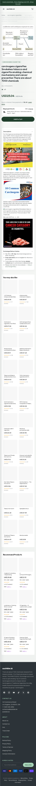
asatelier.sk (11, 9)
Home (3, 15)
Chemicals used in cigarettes (9, 429)
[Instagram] (9, 692)
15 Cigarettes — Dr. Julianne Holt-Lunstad (26, 606)
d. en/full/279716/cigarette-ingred (26, 574)
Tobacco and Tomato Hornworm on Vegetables (9, 456)
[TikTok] (19, 692)
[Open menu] (4, 9)
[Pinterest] (28, 692)
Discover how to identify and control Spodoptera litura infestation (26, 456)
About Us (5, 720)
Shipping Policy (7, 750)
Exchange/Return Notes (11, 251)
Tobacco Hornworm (9, 508)
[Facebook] (4, 692)
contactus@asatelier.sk (9, 709)
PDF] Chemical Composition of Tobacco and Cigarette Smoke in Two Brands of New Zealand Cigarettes (26, 402)
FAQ (3, 727)
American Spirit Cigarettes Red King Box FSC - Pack (26, 638)
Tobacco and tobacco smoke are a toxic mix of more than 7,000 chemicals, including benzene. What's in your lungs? (10, 376)
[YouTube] (14, 692)
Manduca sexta (24, 535)
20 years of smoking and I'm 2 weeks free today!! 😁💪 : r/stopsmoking (9, 638)
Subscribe (28, 765)
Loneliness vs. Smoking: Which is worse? (10, 606)
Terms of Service (7, 747)
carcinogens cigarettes (14, 15)
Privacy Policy (6, 744)
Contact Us (6, 724)
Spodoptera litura (24, 508)
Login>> (9, 586)
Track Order (6, 731)
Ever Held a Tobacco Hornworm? (9, 482)
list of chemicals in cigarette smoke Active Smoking (10, 402)
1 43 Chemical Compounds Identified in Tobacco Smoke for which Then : (10, 296)
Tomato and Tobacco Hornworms (9, 536)
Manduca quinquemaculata (24, 429)
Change (30, 109)
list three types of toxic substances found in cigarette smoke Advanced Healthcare (25, 322)
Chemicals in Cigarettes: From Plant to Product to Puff (10, 322)
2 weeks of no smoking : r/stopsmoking (10, 574)
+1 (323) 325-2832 (8, 707)
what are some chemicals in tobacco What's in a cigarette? (25, 296)
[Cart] (32, 9)
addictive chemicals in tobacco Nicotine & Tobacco (25, 349)
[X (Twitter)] (23, 692)
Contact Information (8, 754)
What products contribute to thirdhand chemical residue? (10, 349)
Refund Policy (6, 740)
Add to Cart (18, 119)
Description (7, 131)
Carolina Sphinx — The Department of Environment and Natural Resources (25, 483)
